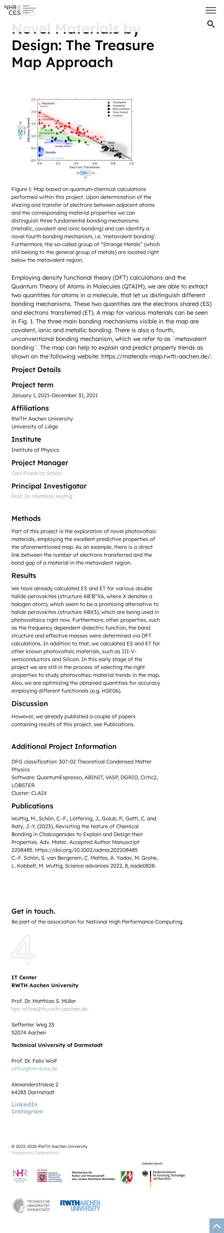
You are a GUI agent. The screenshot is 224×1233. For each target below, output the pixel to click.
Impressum (22, 1152)
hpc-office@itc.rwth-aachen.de (49, 1009)
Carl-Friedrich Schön (36, 473)
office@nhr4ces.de (34, 1068)
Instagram (27, 1111)
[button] (22, 174)
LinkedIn (24, 1104)
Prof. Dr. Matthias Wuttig (41, 496)
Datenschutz (47, 1152)
